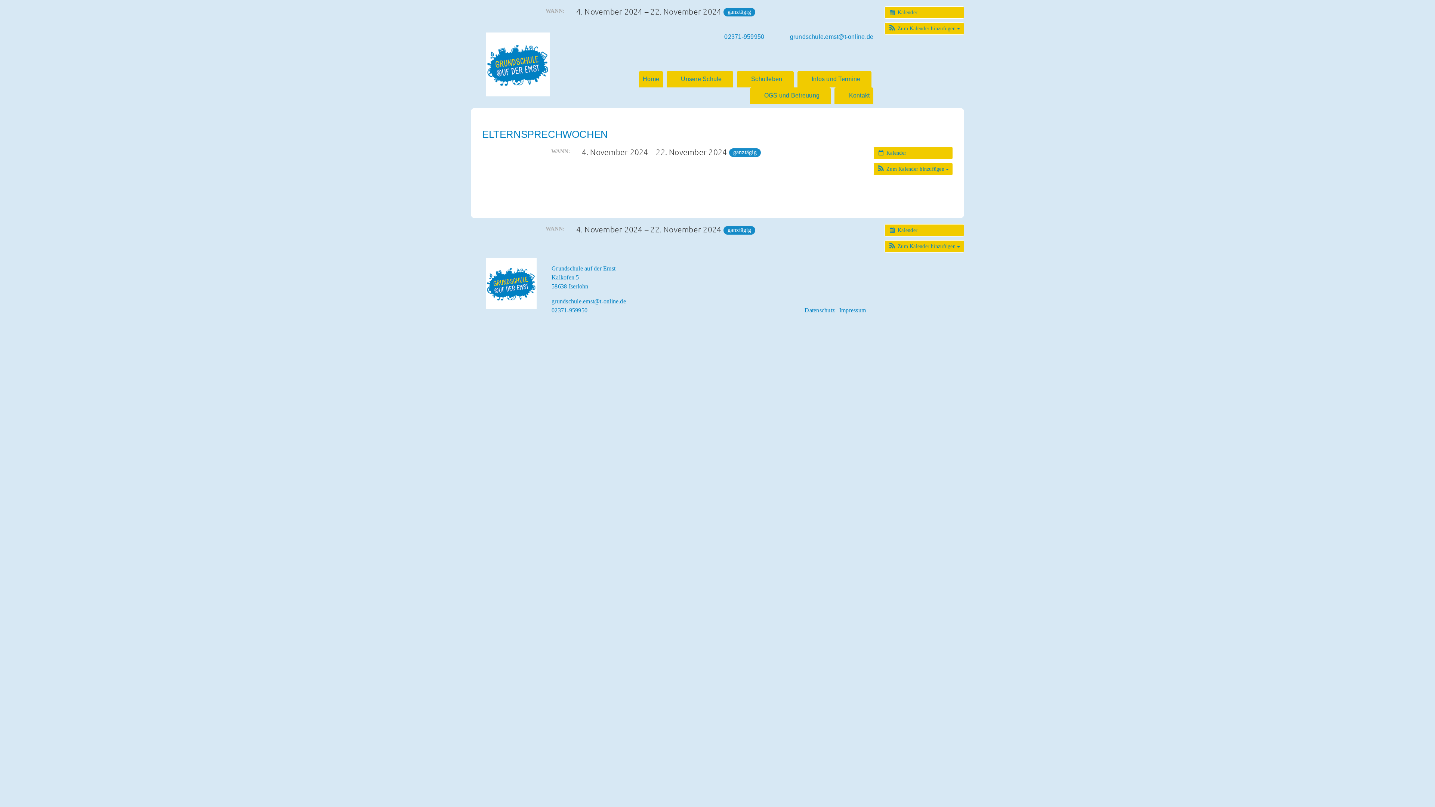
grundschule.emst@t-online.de (589, 301)
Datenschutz (820, 310)
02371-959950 (569, 310)
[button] (924, 28)
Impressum (852, 310)
